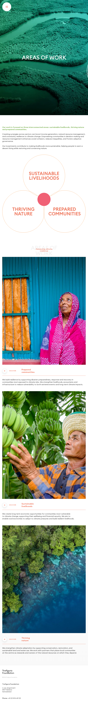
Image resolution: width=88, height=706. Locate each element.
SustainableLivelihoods (44, 176)
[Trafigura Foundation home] (8, 672)
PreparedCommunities (64, 211)
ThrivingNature (23, 211)
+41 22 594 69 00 (14, 698)
